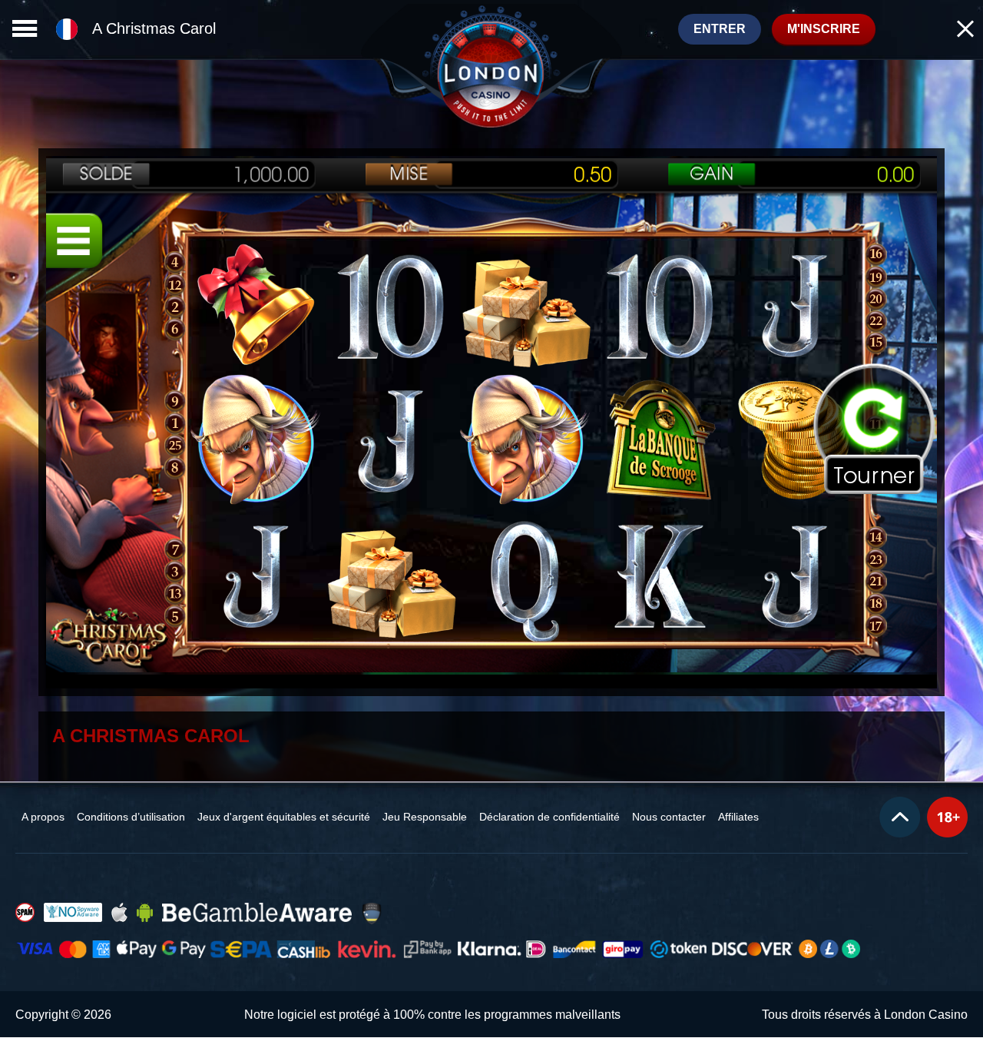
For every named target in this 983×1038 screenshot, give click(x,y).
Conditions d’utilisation (131, 817)
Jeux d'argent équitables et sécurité (283, 817)
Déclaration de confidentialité (549, 817)
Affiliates (738, 817)
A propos (43, 817)
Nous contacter (669, 817)
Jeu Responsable (424, 817)
